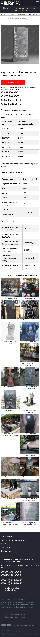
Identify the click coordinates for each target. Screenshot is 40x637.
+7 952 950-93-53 (10, 92)
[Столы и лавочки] (10, 466)
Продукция (6, 547)
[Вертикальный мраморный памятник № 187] (20, 44)
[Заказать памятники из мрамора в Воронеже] (29, 376)
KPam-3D (19, 634)
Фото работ (6, 551)
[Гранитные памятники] (10, 288)
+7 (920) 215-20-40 (11, 99)
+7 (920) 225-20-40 (11, 103)
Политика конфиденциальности (13, 614)
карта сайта (5, 620)
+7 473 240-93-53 (10, 96)
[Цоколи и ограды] (29, 445)
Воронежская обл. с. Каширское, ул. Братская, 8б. (20, 566)
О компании (7, 536)
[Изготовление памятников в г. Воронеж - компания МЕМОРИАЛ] (10, 3)
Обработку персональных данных (13, 617)
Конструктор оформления (13, 540)
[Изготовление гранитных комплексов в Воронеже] (29, 353)
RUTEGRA (17, 631)
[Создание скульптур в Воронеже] (10, 331)
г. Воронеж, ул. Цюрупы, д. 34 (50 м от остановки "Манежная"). (17, 560)
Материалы (6, 544)
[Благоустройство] (10, 488)
